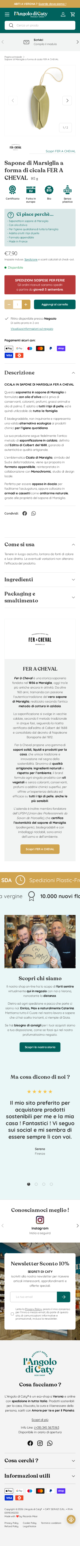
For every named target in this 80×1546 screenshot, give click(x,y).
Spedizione (31, 259)
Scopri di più (40, 1420)
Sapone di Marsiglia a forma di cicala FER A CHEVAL (31, 59)
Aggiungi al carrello (55, 304)
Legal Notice (29, 1526)
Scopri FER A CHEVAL (61, 151)
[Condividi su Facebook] (24, 513)
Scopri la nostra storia (40, 1047)
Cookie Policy (29, 1522)
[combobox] (40, 25)
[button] (73, 14)
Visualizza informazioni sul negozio (32, 328)
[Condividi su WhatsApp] (33, 513)
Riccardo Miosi (30, 1516)
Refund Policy (11, 1526)
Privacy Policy (33, 1309)
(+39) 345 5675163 (46, 1427)
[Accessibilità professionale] (71, 1519)
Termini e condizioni (51, 1522)
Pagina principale (13, 57)
